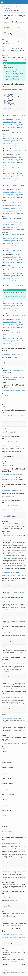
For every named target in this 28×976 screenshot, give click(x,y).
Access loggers (6, 8)
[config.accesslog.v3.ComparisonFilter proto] (12, 354)
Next (23, 964)
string (5, 41)
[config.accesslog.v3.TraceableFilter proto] (12, 490)
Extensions (18, 6)
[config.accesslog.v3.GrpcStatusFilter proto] (12, 697)
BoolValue (6, 884)
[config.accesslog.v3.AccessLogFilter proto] (12, 89)
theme (15, 972)
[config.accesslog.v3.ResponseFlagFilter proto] (13, 663)
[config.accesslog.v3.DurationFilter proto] (11, 441)
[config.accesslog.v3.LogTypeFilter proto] (11, 897)
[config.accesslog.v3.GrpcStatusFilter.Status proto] (14, 743)
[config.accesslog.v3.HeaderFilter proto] (11, 632)
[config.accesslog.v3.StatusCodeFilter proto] (12, 415)
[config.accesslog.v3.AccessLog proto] (11, 27)
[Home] (2, 6)
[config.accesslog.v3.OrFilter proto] (10, 601)
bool (5, 542)
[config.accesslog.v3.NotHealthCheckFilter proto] (13, 474)
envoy (14, 2)
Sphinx (8, 972)
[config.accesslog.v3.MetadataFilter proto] (12, 843)
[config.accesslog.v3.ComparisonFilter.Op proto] (13, 390)
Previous (6, 964)
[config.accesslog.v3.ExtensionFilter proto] (12, 934)
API (5, 6)
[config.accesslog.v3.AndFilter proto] (10, 572)
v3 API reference (11, 6)
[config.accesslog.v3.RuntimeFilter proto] (11, 505)
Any (5, 57)
